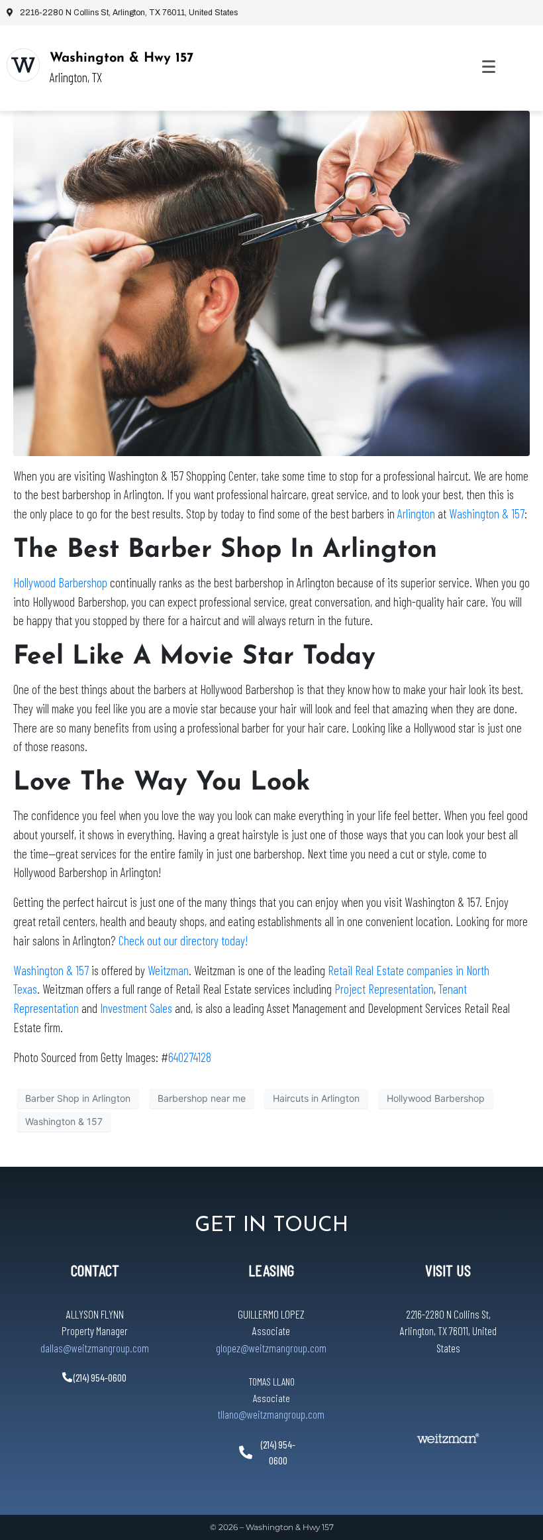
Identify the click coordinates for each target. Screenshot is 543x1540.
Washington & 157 (486, 513)
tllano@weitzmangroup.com (271, 1414)
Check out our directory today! (183, 940)
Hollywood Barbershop (60, 582)
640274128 (189, 1057)
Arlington (416, 513)
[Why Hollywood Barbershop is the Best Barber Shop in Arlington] (271, 282)
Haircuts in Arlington (316, 1098)
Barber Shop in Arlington (77, 1098)
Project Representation (384, 988)
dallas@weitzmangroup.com (94, 1347)
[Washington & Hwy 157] (23, 65)
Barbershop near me (202, 1098)
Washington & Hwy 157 (121, 58)
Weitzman (168, 970)
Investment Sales (136, 1008)
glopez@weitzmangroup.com (271, 1347)
